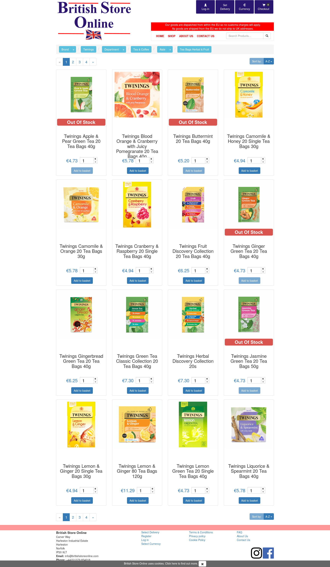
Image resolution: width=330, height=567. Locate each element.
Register (146, 536)
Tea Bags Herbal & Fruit (194, 49)
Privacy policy (197, 536)
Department (111, 49)
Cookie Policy (197, 540)
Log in (145, 540)
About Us (186, 36)
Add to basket (82, 170)
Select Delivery (150, 532)
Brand (65, 49)
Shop (171, 36)
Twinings (88, 49)
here (174, 563)
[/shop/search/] (267, 36)
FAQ (239, 532)
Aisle (162, 49)
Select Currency (151, 544)
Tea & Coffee (141, 49)
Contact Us (205, 36)
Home (160, 36)
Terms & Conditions (201, 532)
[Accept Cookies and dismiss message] (202, 564)
